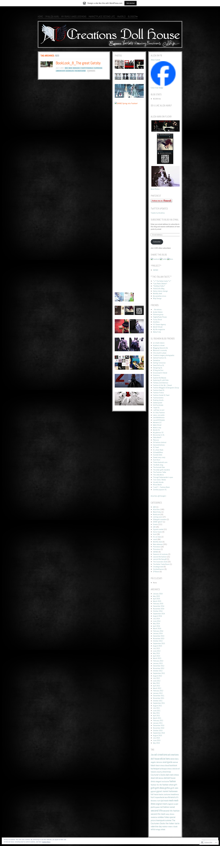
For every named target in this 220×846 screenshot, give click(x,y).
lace (166, 797)
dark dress (174, 775)
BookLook (156, 514)
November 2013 (158, 638)
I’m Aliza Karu (52, 16)
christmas (166, 771)
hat (152, 794)
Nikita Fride (157, 332)
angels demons (156, 762)
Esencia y (156, 375)
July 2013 (156, 648)
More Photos (155, 189)
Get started (130, 3)
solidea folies (163, 817)
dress (153, 781)
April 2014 (156, 626)
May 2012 (156, 683)
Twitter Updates (159, 208)
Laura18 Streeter (159, 420)
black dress (160, 765)
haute (156, 794)
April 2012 (156, 686)
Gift (154, 527)
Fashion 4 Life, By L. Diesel (162, 385)
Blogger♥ (133, 16)
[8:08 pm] (46, 64)
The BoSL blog (158, 465)
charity (159, 771)
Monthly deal (157, 293)
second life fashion (160, 557)
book (70, 68)
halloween (173, 791)
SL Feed (156, 447)
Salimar (166, 807)
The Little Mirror (158, 475)
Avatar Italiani (158, 312)
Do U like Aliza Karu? (161, 105)
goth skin (174, 788)
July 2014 (156, 618)
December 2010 (158, 725)
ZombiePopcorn (158, 569)
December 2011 (158, 695)
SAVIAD (155, 270)
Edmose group (158, 314)
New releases (158, 544)
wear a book (172, 826)
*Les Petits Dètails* (160, 283)
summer (168, 820)
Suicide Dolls (157, 455)
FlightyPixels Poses (160, 317)
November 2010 (158, 728)
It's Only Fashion (159, 412)
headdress (175, 794)
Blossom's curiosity (160, 350)
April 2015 (156, 598)
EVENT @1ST (158, 522)
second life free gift (160, 559)
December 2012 (158, 666)
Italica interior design (160, 291)
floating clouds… (159, 400)
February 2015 (158, 603)
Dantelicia (156, 360)
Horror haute (157, 532)
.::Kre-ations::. (158, 309)
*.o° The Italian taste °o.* (162, 281)
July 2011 (156, 708)
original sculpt (172, 804)
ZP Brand (156, 571)
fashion (172, 781)
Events (155, 524)
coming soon (157, 517)
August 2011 (157, 705)
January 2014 (158, 633)
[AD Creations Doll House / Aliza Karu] (110, 35)
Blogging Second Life (160, 348)
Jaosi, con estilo (158, 415)
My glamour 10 (158, 432)
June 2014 (156, 621)
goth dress (159, 788)
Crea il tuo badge (157, 88)
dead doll (154, 778)
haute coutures (164, 794)
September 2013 (159, 643)
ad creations (161, 754)
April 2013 (156, 656)
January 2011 (158, 723)
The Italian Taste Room (161, 564)
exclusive (165, 781)
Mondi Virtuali (157, 327)
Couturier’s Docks (158, 775)
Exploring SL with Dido (161, 380)
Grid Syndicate (158, 405)
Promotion (156, 547)
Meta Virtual (157, 425)
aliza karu (165, 758)
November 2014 (158, 608)
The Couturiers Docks (163, 822)
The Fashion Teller (159, 472)
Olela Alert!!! (157, 437)
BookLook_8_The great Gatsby (78, 62)
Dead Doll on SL (158, 365)
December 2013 (158, 636)
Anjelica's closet (158, 345)
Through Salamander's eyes (163, 477)
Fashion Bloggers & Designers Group (166, 388)
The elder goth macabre (161, 470)
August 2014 (157, 616)
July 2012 (156, 678)
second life (70, 71)
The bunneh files (159, 467)
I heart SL (156, 407)
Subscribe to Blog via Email (165, 219)
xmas (163, 829)
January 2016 (158, 594)
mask (166, 800)
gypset (153, 791)
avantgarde (167, 762)
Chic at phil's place (159, 353)
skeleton (154, 817)
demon (161, 778)
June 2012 (156, 681)
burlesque (155, 768)
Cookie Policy (46, 842)
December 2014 (158, 606)
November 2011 (158, 698)
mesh (155, 539)
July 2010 (156, 738)
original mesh (161, 803)
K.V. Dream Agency (159, 324)
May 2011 (156, 713)
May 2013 (156, 653)
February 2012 (158, 690)
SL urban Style (158, 450)
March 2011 (157, 718)
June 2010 (156, 740)
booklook (76, 68)
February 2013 (158, 661)
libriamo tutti (60, 71)
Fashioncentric (158, 398)
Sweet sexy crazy (159, 457)
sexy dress (170, 814)
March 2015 (157, 601)
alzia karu (174, 759)
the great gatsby (80, 71)
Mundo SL (156, 430)
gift (175, 784)
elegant (159, 781)
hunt (153, 797)
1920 (66, 68)
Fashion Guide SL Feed (161, 395)
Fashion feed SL (158, 390)
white (153, 829)
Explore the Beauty (159, 378)
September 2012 (159, 673)
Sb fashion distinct (159, 442)
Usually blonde (158, 482)
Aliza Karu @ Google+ (158, 496)
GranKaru (156, 322)
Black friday (157, 512)
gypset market (162, 791)
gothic (167, 788)
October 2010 (157, 730)
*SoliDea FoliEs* (159, 286)
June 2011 (156, 710)
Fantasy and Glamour (160, 383)
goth (153, 788)
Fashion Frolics (158, 392)
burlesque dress (165, 768)
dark (168, 774)
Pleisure (156, 440)
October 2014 (157, 611)
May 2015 (156, 596)
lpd (162, 800)
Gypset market (158, 529)
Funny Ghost (157, 319)
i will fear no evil (158, 410)
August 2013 (157, 646)
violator (165, 826)
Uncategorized (158, 566)
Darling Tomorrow (159, 363)
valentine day (156, 826)
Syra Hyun (156, 460)
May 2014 (156, 623)
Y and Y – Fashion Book (161, 487)
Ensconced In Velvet (160, 373)
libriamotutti (173, 797)
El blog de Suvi (158, 370)
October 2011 (157, 701)
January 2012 (158, 693)
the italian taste (172, 823)
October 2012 (157, 671)
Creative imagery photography (163, 355)
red (161, 807)
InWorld (121, 16)
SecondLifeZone (158, 445)
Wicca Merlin (157, 484)
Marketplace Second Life (102, 16)
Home (40, 16)
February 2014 (158, 631)
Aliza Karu (156, 509)
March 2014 (157, 628)
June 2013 (156, 651)
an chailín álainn (158, 343)
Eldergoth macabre (159, 519)
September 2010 (159, 733)
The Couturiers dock (160, 562)
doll (165, 778)
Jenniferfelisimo (158, 417)
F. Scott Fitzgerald (87, 68)
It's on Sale (157, 537)
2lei (152, 754)
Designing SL (157, 368)
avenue (175, 762)
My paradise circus (159, 296)
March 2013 (157, 658)
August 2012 (157, 676)
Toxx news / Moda (159, 480)
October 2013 (157, 641)
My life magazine (159, 329)
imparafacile (159, 797)
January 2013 (158, 663)
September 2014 (159, 613)
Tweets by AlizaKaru (158, 213)
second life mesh (158, 814)
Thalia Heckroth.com (160, 462)
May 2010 (156, 743)
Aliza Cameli (155, 60)
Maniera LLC (157, 422)
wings (158, 829)
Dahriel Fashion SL (159, 358)
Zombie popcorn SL (160, 489)
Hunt (154, 534)
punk (153, 807)
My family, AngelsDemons (73, 16)
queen (157, 807)
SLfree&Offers (158, 452)
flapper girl (98, 68)
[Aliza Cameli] (163, 85)
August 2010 (157, 735)
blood (167, 765)
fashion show (168, 784)
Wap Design (157, 298)
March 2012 (157, 688)
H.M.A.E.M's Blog (158, 288)
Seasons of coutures (160, 554)
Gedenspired (157, 402)
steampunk (160, 820)
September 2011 (159, 703)
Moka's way (157, 427)
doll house (171, 778)
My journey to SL (158, 435)
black (153, 765)
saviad (172, 807)
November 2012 (158, 668)
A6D (154, 507)
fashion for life (156, 784)
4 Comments (91, 71)
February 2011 (158, 720)
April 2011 (156, 715)
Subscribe (156, 242)
